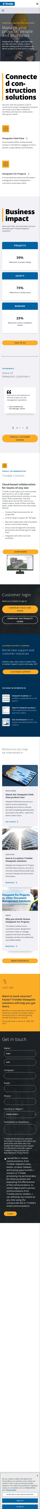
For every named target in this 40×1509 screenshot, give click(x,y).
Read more (10, 882)
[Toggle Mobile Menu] (37, 4)
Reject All (20, 1501)
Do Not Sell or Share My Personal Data (20, 1494)
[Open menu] (3, 10)
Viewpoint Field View (13, 138)
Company (14, 1070)
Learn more (20, 552)
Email (11, 1083)
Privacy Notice (22, 1153)
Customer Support (20, 672)
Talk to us (20, 343)
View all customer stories (20, 438)
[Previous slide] (13, 427)
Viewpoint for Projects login (20, 620)
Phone (12, 1096)
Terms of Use (30, 1488)
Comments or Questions (16, 1122)
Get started (11, 822)
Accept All (20, 1507)
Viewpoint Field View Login (20, 609)
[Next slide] (27, 427)
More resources (20, 961)
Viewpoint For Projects (14, 173)
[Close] (37, 1475)
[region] (20, 407)
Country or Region (18, 1108)
